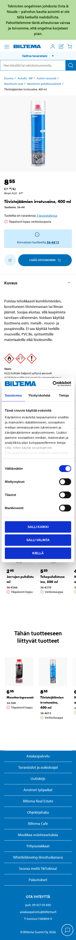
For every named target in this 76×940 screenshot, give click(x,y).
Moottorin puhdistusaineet (44, 84)
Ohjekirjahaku (38, 812)
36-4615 (53, 242)
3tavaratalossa (46, 215)
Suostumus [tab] (13, 395)
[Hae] (70, 65)
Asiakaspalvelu (38, 756)
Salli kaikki (38, 527)
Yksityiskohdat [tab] (39, 395)
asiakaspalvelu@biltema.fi (38, 912)
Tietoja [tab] (64, 395)
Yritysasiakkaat (38, 846)
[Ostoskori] (69, 46)
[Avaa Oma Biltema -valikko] (53, 46)
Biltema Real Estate (38, 801)
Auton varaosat (46, 78)
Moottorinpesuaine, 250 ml (28, 697)
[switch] (65, 481)
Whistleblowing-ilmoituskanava (38, 857)
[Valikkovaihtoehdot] (7, 46)
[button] (38, 56)
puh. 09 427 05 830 (38, 905)
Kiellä (38, 553)
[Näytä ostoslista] (61, 46)
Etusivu (9, 78)
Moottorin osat (13, 84)
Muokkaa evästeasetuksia (38, 834)
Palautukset (38, 879)
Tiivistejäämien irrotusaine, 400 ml (52, 702)
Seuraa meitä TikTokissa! (38, 868)
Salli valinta (38, 540)
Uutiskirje (38, 778)
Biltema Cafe (38, 823)
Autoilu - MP (25, 78)
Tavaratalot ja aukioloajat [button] (38, 767)
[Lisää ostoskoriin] (10, 260)
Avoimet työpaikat (38, 789)
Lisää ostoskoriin (42, 260)
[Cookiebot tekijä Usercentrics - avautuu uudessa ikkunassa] (53, 383)
